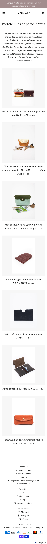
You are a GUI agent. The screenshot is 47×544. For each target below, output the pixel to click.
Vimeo (25, 519)
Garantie (23, 477)
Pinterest (25, 512)
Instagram (24, 515)
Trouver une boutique (23, 503)
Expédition (23, 489)
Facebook (24, 508)
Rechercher (23, 466)
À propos (23, 499)
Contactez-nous (23, 496)
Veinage (27, 524)
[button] (41, 542)
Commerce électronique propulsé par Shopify (23, 527)
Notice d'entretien (23, 473)
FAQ (23, 492)
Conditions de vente (23, 470)
